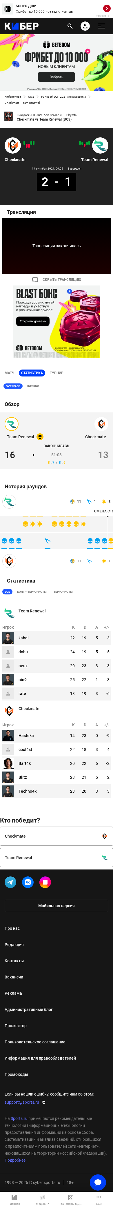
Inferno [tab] (33, 386)
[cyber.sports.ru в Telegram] (12, 883)
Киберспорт (13, 96)
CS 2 (31, 96)
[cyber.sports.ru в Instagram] (46, 883)
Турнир (56, 373)
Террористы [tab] (63, 591)
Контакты (14, 960)
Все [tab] (7, 591)
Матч (9, 373)
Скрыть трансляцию (62, 280)
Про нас (12, 928)
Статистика (32, 373)
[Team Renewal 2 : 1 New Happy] (87, 143)
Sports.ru (19, 1118)
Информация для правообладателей (40, 1058)
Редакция (14, 944)
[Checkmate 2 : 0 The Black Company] (31, 143)
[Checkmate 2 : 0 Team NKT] (33, 143)
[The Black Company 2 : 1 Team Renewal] (84, 145)
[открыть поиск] (70, 26)
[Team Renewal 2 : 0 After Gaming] (89, 143)
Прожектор (16, 1025)
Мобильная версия (56, 905)
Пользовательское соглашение (35, 1042)
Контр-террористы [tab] (32, 591)
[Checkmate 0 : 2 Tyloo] (27, 146)
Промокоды (16, 1074)
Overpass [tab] (13, 386)
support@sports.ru (22, 1102)
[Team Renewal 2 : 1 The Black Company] (82, 143)
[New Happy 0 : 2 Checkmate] (24, 143)
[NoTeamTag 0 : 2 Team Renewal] (80, 143)
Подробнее (15, 1160)
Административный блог (29, 1009)
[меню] (101, 26)
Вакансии (14, 977)
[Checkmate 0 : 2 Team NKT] (29, 146)
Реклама (13, 993)
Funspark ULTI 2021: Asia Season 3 (63, 96)
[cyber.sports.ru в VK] (29, 883)
